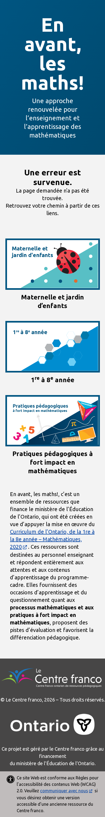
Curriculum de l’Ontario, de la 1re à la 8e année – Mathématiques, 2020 (52, 539)
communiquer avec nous (64, 790)
